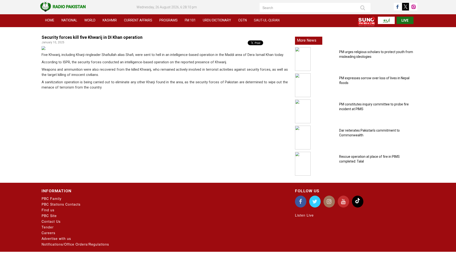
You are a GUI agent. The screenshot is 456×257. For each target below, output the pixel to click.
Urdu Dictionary (217, 20)
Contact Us (51, 221)
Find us (48, 210)
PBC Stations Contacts (61, 204)
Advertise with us (56, 238)
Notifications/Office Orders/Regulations (75, 244)
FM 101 (190, 20)
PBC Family (52, 198)
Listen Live (304, 215)
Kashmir (110, 20)
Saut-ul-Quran (267, 20)
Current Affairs (138, 20)
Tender (48, 227)
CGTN (242, 20)
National (69, 20)
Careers (48, 232)
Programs (168, 20)
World (89, 20)
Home (49, 20)
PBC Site (49, 215)
